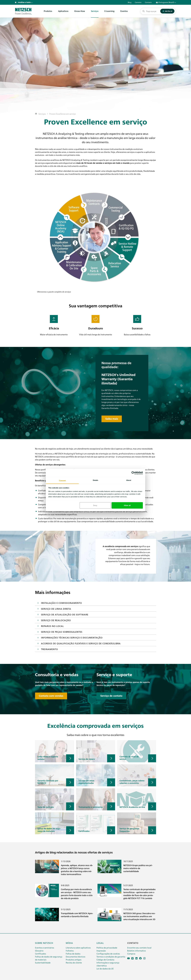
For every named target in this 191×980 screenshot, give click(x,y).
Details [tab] (95, 480)
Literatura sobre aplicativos (78, 947)
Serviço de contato (111, 695)
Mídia (69, 942)
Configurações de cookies (108, 953)
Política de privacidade (106, 947)
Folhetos (70, 950)
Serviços (94, 11)
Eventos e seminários (44, 947)
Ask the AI (168, 11)
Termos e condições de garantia (110, 956)
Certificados (40, 953)
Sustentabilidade (43, 962)
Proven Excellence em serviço (62, 113)
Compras (131, 953)
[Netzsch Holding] (16, 2)
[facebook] (140, 958)
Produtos (48, 11)
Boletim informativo (136, 950)
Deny (95, 505)
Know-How (79, 11)
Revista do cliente (74, 962)
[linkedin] (136, 958)
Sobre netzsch (44, 942)
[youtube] (128, 958)
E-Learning (109, 11)
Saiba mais (111, 418)
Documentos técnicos (75, 956)
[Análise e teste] (23, 11)
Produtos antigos (73, 959)
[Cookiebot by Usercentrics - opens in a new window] (133, 473)
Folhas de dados (73, 953)
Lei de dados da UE (105, 968)
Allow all (127, 505)
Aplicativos (63, 11)
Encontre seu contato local (139, 947)
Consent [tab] (62, 480)
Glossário (39, 950)
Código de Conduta (105, 959)
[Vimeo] (132, 958)
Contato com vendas (51, 695)
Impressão (101, 950)
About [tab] (128, 480)
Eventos (124, 11)
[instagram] (144, 958)
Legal (100, 942)
